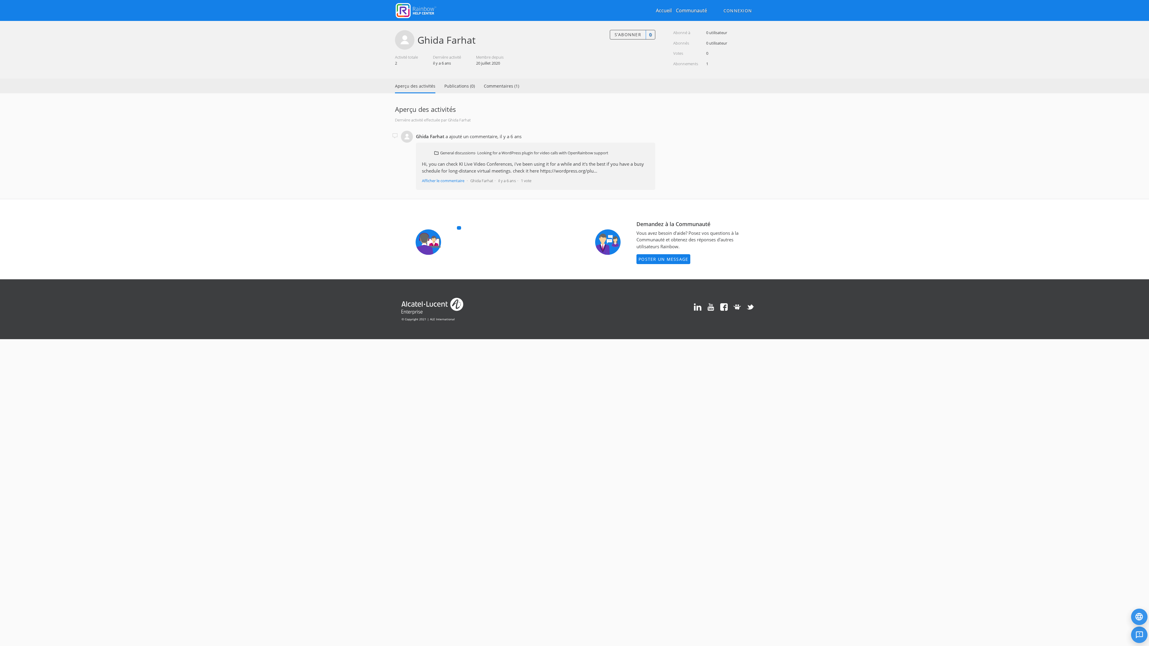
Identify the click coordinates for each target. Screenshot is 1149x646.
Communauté (691, 10)
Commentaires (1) (501, 86)
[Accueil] (416, 10)
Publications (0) (459, 86)
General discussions (457, 153)
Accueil (664, 10)
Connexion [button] (738, 10)
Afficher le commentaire (443, 180)
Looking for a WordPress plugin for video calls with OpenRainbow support (542, 153)
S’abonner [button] (628, 34)
